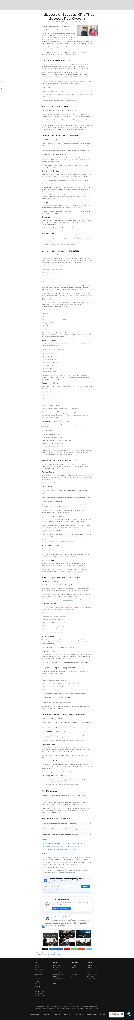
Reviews (37, 983)
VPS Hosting (56, 976)
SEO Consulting (57, 967)
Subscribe (85, 886)
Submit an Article (92, 974)
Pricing (54, 983)
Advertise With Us (92, 972)
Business (39, 952)
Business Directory (91, 1014)
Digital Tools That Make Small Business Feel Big (49, 954)
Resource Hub (91, 978)
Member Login (39, 991)
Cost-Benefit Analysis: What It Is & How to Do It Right (59, 849)
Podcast (73, 976)
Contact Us (62, 925)
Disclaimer (67, 1014)
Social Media (38, 974)
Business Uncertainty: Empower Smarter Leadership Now (61, 846)
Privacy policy (62, 889)
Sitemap (102, 1014)
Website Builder (57, 981)
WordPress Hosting (58, 974)
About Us (89, 965)
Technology (38, 978)
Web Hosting (56, 972)
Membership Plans (40, 995)
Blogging (38, 981)
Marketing (38, 972)
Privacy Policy (47, 1014)
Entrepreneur (50, 952)
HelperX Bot (74, 974)
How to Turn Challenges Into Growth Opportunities (50, 956)
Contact (89, 967)
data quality (54, 165)
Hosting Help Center (93, 976)
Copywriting (56, 969)
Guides (56, 952)
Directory (73, 965)
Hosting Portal (39, 993)
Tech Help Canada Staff (80, 21)
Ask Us (72, 972)
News (37, 965)
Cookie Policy (57, 1014)
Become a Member (40, 989)
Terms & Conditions (34, 1014)
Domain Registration (58, 978)
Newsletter (90, 981)
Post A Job (73, 969)
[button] (128, 1014)
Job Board (73, 967)
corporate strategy (68, 600)
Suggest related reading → (61, 908)
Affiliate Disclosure (78, 1014)
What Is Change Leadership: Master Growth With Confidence (62, 843)
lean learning (85, 414)
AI (36, 976)
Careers (44, 952)
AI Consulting (56, 965)
